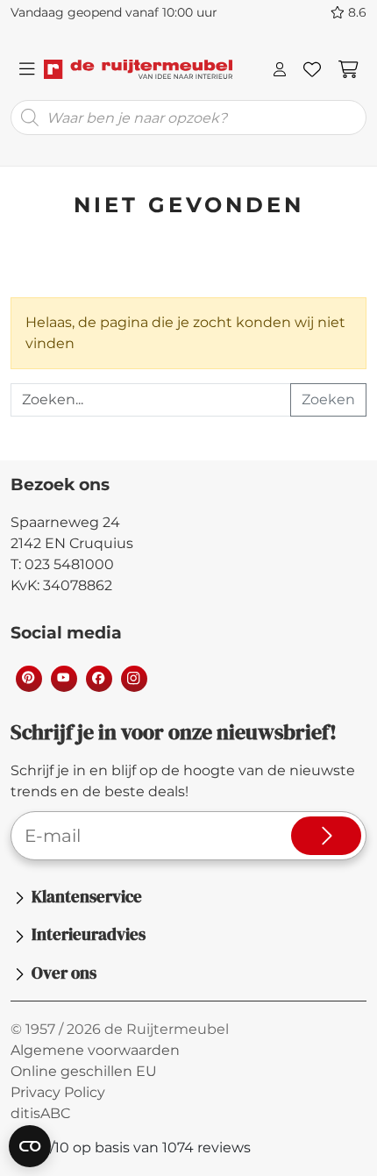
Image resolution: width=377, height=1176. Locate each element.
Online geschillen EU (84, 1071)
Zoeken (328, 399)
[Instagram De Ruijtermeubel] (133, 678)
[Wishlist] (312, 69)
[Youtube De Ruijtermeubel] (63, 678)
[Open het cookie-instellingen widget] (30, 1146)
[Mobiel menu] (27, 69)
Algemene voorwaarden (95, 1050)
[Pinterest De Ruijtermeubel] (28, 678)
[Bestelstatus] (280, 69)
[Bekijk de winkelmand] (348, 69)
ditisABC (40, 1113)
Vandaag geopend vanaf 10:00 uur (114, 12)
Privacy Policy (58, 1092)
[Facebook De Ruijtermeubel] (98, 678)
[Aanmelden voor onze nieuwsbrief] (326, 835)
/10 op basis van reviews (140, 1147)
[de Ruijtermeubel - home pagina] (138, 69)
